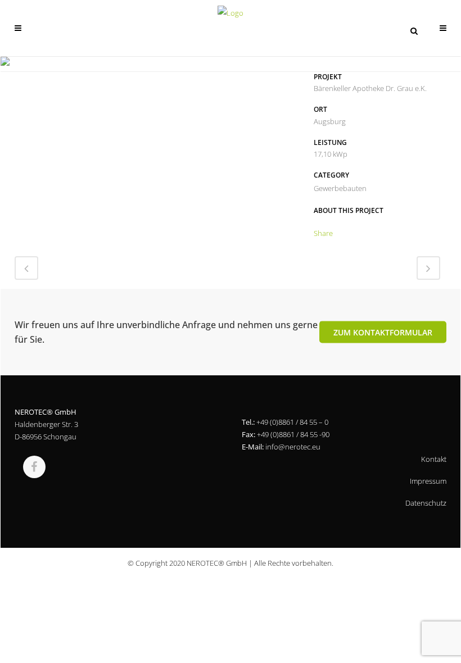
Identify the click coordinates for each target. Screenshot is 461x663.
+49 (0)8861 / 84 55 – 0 (292, 422)
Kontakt (433, 459)
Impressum (428, 481)
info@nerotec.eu (292, 447)
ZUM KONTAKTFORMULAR (382, 332)
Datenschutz (425, 503)
